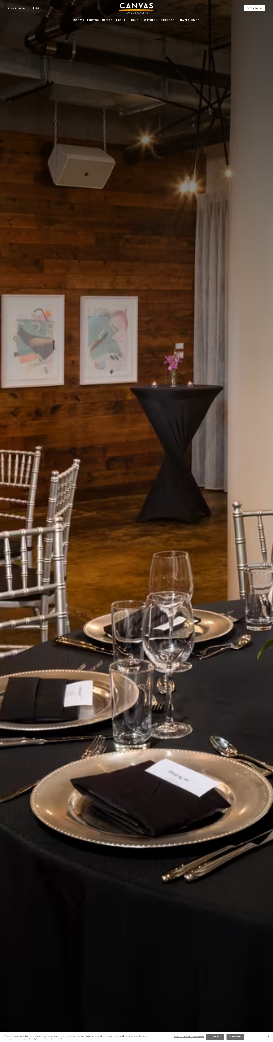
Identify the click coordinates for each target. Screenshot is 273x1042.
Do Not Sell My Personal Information (189, 1036)
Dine (134, 20)
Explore (167, 20)
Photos (93, 20)
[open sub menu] (127, 20)
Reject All (215, 1036)
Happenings (190, 20)
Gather (150, 20)
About (120, 20)
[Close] (268, 1036)
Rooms (78, 20)
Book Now (254, 8)
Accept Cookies (235, 1036)
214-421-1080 (16, 8)
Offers (107, 20)
